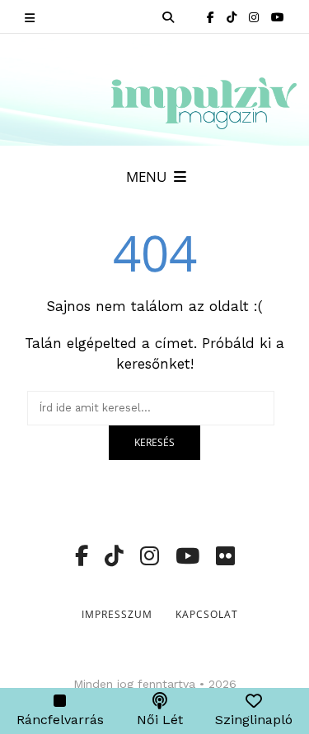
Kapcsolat (207, 614)
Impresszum (117, 614)
